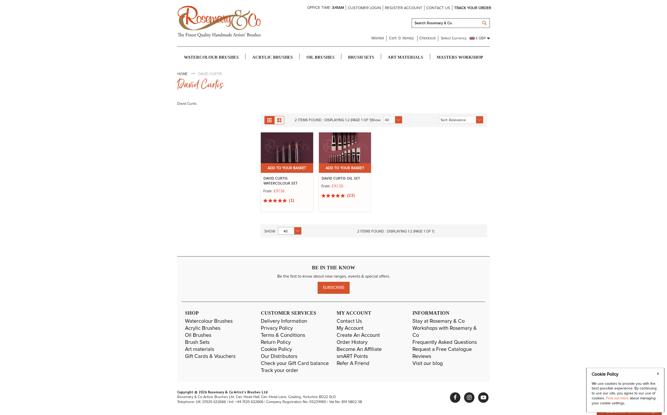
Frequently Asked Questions (444, 342)
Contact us (438, 8)
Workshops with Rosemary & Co (444, 332)
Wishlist (377, 38)
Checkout (427, 38)
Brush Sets (197, 342)
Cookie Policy (276, 349)
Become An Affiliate (359, 349)
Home (182, 74)
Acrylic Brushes (202, 328)
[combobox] (451, 23)
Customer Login (364, 8)
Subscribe (333, 287)
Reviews (421, 356)
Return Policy (276, 342)
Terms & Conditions (283, 335)
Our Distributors (279, 356)
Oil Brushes (198, 335)
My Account (350, 328)
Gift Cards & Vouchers (210, 356)
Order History (352, 342)
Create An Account (358, 335)
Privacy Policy (277, 328)
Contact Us (349, 321)
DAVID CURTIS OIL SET (341, 178)
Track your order (472, 8)
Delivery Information (284, 321)
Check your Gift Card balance (295, 363)
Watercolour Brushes (209, 321)
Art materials (199, 349)
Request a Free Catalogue (442, 349)
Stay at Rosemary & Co (438, 321)
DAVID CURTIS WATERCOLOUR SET (280, 181)
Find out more (618, 398)
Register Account (403, 8)
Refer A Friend (353, 363)
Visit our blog (427, 363)
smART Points (352, 356)
